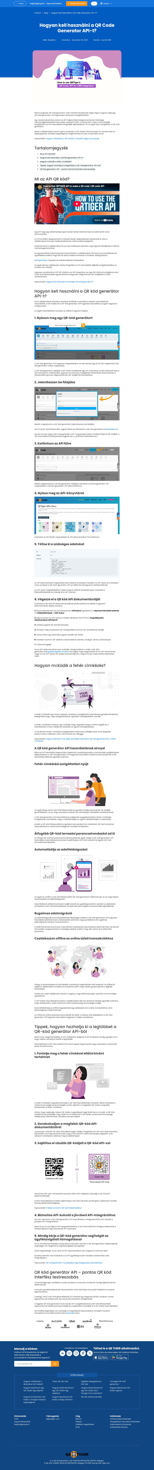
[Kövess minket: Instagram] (76, 1353)
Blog (46, 13)
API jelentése (41, 260)
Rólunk (78, 1419)
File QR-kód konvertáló (91, 1397)
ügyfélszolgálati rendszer (58, 651)
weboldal (70, 1313)
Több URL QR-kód (60, 1381)
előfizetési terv (111, 429)
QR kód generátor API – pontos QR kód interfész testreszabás (67, 169)
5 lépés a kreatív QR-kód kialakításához (64, 1208)
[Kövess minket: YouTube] (69, 1353)
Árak (77, 1427)
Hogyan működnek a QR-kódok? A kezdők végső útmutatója (72, 138)
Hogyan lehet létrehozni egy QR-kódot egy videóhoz (63, 1390)
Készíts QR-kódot (77, 3)
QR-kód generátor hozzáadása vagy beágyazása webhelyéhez (74, 1262)
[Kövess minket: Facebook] (83, 1353)
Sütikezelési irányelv (119, 1427)
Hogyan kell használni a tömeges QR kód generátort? (69, 281)
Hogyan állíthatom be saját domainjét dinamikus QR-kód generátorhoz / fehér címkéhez (75, 740)
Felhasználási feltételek (120, 1419)
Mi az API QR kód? (48, 154)
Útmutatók (20, 1416)
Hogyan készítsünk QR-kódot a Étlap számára (62, 1398)
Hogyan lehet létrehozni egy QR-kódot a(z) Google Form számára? (91, 1390)
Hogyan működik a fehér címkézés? (56, 161)
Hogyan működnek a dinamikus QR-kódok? (33, 1382)
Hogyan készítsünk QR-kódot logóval (120, 1389)
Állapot (78, 1421)
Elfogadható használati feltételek (125, 1421)
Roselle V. (52, 40)
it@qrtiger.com (53, 1419)
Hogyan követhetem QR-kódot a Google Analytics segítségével (34, 1400)
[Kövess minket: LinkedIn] (62, 1353)
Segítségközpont (22, 1424)
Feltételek (115, 1416)
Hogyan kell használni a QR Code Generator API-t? (74, 13)
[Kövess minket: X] (90, 1353)
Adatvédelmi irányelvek (120, 1424)
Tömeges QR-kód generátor (118, 1382)
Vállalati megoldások (84, 1424)
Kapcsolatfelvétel (22, 1421)
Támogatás (52, 1416)
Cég (77, 1416)
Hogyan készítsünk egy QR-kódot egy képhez (33, 1389)
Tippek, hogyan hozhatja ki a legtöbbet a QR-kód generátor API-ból (70, 165)
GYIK (16, 1419)
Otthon (37, 13)
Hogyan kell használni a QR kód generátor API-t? (61, 157)
